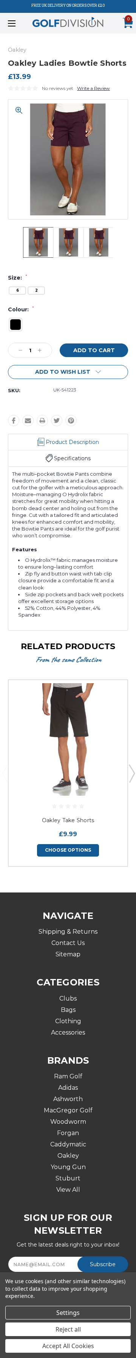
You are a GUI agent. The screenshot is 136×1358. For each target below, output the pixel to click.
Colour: (21, 309)
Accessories (68, 1032)
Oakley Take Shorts (68, 820)
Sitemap (68, 954)
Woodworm (68, 1121)
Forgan (68, 1133)
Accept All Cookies (68, 1346)
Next (131, 773)
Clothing (68, 1021)
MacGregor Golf (68, 1110)
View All (68, 1189)
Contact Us (68, 943)
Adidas (68, 1087)
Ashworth (68, 1099)
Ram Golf (68, 1076)
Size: (17, 277)
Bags (68, 1009)
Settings (68, 1313)
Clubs (68, 998)
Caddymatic (68, 1144)
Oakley (68, 1155)
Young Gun (68, 1167)
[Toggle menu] (20, 23)
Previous (5, 773)
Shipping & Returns (68, 931)
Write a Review (93, 88)
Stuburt (68, 1178)
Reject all (68, 1329)
